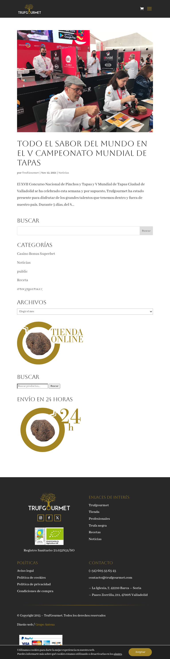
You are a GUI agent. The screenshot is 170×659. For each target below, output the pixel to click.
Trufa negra (98, 525)
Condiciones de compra (35, 591)
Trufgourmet (99, 505)
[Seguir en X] (57, 518)
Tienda (94, 512)
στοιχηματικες (30, 289)
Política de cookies (31, 578)
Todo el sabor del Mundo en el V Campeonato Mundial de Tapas (82, 153)
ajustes (118, 654)
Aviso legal (25, 571)
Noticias (63, 173)
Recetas (95, 532)
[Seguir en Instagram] (40, 518)
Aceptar (140, 652)
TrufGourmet (30, 173)
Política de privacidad (34, 584)
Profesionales (99, 519)
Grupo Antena (45, 625)
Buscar (54, 386)
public (22, 271)
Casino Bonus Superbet (36, 254)
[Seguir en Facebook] (49, 518)
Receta (22, 280)
